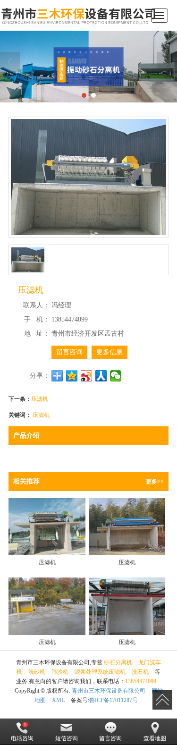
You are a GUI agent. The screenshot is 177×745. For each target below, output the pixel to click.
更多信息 (109, 352)
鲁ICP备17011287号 (113, 700)
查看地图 (154, 738)
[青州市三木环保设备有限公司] (80, 15)
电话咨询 (22, 738)
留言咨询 (69, 352)
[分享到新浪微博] (87, 375)
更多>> (155, 481)
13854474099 (140, 681)
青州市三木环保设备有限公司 (108, 690)
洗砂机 (36, 672)
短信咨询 (66, 738)
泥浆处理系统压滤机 (100, 672)
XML (58, 700)
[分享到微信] (116, 375)
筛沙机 (59, 672)
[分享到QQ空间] (72, 375)
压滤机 (39, 398)
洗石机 (140, 672)
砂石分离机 (118, 662)
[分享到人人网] (101, 375)
